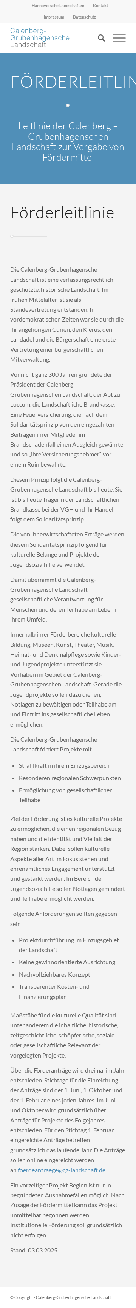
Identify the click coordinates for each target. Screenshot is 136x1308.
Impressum (54, 16)
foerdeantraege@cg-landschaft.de (61, 1169)
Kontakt (100, 5)
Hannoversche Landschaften (58, 5)
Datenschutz (84, 16)
